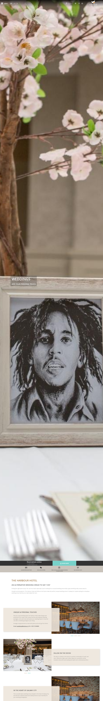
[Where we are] (79, 3)
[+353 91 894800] (76, 3)
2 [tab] (75, 636)
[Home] (93, 3)
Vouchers (70, 3)
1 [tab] (72, 636)
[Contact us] (82, 3)
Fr (17, 3)
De (14, 3)
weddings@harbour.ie (23, 626)
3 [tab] (79, 636)
